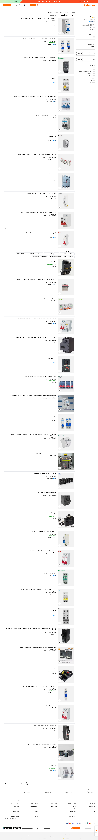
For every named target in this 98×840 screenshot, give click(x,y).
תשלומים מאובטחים (72, 803)
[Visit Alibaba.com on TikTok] (5, 819)
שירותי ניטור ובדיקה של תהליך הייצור (69, 813)
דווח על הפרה (35, 816)
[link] (96, 827)
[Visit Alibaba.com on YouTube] (7, 819)
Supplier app (47, 828)
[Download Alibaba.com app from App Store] (17, 828)
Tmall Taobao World (42, 833)
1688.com (35, 833)
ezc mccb (56, 253)
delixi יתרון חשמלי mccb (66, 791)
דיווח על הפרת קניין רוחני (33, 813)
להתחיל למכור (16, 806)
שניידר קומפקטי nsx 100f (87, 794)
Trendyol (63, 833)
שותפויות (17, 813)
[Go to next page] (7, 783)
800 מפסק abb (68, 794)
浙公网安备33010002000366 (71, 838)
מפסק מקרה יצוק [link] (49, 12)
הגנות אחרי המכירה (72, 811)
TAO (59, 833)
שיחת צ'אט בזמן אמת (34, 806)
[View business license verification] (61, 838)
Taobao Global (54, 833)
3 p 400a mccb (39, 253)
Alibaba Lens (88, 828)
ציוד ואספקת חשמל (66, 12)
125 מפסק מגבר (36, 256)
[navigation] (85, 398)
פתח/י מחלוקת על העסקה (33, 808)
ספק (52, 25)
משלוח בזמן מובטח (72, 808)
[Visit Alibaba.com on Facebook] (18, 819)
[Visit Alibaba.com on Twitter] (13, 819)
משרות (94, 811)
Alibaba (73, 12)
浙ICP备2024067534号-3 (83, 838)
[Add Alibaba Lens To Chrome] (75, 828)
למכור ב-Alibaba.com (15, 803)
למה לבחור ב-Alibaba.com (90, 803)
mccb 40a (90, 792)
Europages (68, 833)
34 (10, 783)
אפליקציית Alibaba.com (27, 828)
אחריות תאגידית (92, 808)
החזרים (36, 811)
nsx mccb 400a (68, 792)
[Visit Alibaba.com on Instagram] (10, 819)
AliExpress (30, 833)
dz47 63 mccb (47, 791)
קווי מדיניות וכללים (72, 816)
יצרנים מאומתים (54, 803)
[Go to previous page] (29, 783)
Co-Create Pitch (92, 806)
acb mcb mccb (44, 256)
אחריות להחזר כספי (72, 806)
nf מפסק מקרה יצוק (88, 791)
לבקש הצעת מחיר (53, 806)
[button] (37, 5)
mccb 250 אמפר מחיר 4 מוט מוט (55, 256)
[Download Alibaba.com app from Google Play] (7, 828)
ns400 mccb (27, 792)
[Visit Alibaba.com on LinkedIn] (15, 819)
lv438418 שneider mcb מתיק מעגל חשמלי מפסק (25, 253)
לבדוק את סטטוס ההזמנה (14, 808)
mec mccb (27, 791)
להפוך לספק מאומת (15, 811)
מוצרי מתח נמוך (57, 12)
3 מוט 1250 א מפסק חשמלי (68, 256)
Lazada (49, 833)
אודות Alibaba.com (91, 800)
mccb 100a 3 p (47, 792)
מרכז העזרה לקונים (34, 803)
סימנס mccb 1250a (48, 253)
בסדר (79, 53)
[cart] (20, 5)
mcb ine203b (63, 253)
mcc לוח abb (71, 253)
